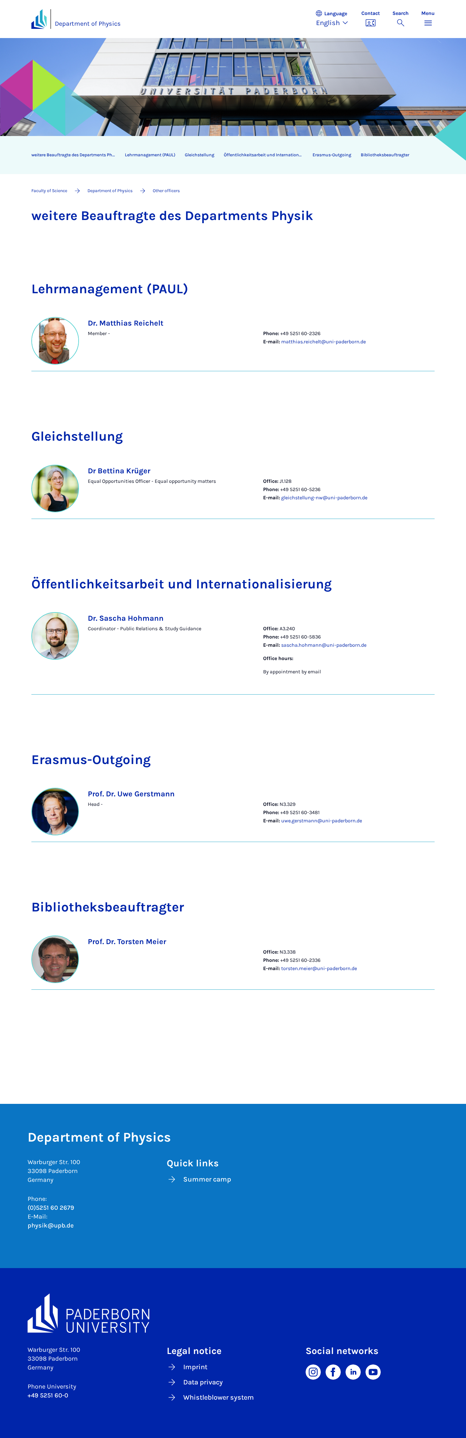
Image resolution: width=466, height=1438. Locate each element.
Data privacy (203, 1382)
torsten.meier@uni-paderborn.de (319, 968)
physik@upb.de (51, 1225)
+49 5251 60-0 (48, 1395)
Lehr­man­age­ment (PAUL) (150, 155)
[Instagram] (313, 1371)
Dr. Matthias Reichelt (125, 323)
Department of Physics (88, 23)
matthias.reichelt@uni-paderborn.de (323, 342)
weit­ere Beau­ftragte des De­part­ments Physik (75, 155)
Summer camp (207, 1179)
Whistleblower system (218, 1397)
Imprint (195, 1367)
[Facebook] (333, 1371)
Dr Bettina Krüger (119, 470)
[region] (228, 155)
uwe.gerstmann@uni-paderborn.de (321, 821)
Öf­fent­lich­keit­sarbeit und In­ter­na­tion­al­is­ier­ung (266, 155)
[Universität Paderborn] (233, 1313)
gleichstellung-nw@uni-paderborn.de (324, 498)
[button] (335, 19)
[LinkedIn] (353, 1371)
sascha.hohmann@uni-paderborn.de (323, 645)
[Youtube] (373, 1371)
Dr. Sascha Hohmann (126, 618)
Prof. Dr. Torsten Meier (127, 941)
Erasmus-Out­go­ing (332, 155)
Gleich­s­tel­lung (199, 155)
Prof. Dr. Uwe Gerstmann (131, 793)
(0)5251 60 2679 (51, 1207)
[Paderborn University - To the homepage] (39, 19)
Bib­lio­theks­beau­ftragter (385, 155)
